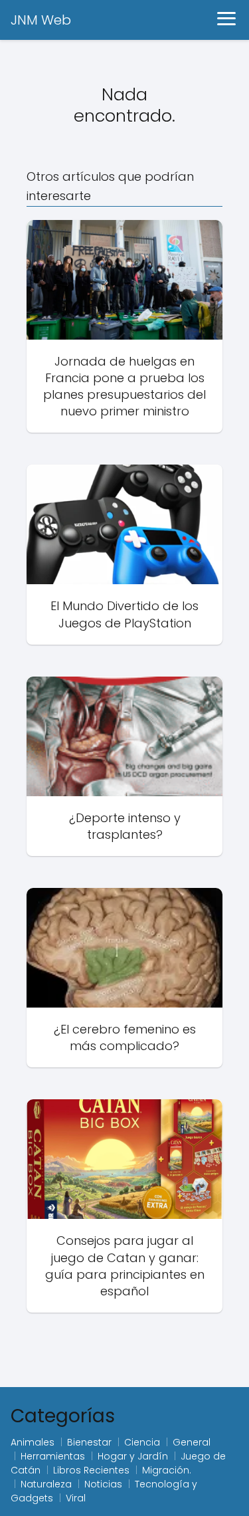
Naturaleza (46, 1484)
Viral (76, 1498)
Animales (32, 1442)
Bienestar (89, 1442)
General (191, 1442)
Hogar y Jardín (133, 1456)
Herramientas (53, 1456)
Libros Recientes (91, 1470)
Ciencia (142, 1442)
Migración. (166, 1470)
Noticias (103, 1484)
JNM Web (41, 20)
